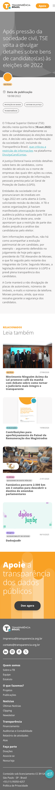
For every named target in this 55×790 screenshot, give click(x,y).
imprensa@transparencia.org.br (22, 638)
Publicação (12, 428)
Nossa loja (8, 760)
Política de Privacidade (15, 785)
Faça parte (10, 746)
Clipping (10, 477)
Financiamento (11, 726)
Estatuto (7, 679)
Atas (5, 740)
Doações (8, 751)
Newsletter (9, 715)
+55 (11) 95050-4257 (14, 781)
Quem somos (11, 665)
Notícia (10, 372)
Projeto (10, 533)
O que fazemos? (13, 685)
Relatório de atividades (15, 735)
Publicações (9, 695)
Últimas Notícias (12, 706)
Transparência (12, 721)
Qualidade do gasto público (19, 480)
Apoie (42, 6)
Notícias (7, 84)
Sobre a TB (9, 670)
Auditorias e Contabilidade (17, 731)
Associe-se (9, 756)
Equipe (7, 674)
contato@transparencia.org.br (21, 645)
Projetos (7, 690)
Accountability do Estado (18, 536)
